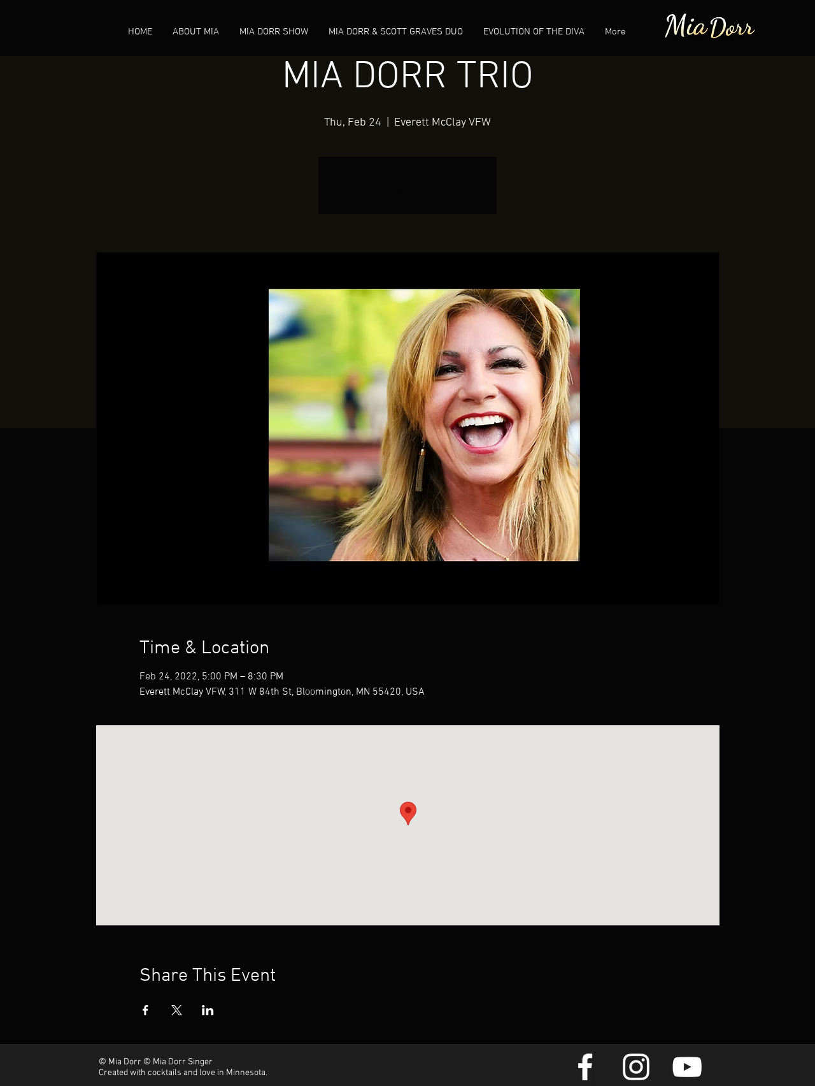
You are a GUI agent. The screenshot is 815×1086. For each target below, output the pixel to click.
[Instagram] (636, 1067)
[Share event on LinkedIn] (208, 1010)
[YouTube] (687, 1067)
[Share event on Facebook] (145, 1010)
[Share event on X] (177, 1010)
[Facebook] (585, 1067)
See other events (407, 193)
